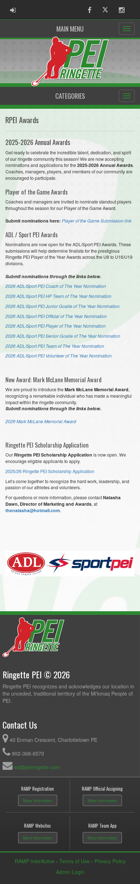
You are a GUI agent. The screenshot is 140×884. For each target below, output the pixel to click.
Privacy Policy (110, 861)
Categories (70, 95)
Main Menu (70, 28)
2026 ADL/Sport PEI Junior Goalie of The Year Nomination (62, 306)
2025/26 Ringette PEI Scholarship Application (49, 471)
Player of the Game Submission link (96, 221)
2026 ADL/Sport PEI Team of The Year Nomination (54, 346)
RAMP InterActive (35, 861)
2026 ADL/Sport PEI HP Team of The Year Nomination (58, 296)
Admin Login (70, 871)
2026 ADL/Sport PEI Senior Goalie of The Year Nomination (62, 336)
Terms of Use (74, 861)
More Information (37, 800)
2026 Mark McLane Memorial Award (40, 421)
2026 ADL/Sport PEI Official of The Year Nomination (56, 316)
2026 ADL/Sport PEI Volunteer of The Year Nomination (58, 355)
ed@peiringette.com (37, 767)
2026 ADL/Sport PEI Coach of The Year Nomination (55, 286)
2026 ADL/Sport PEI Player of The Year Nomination (55, 326)
